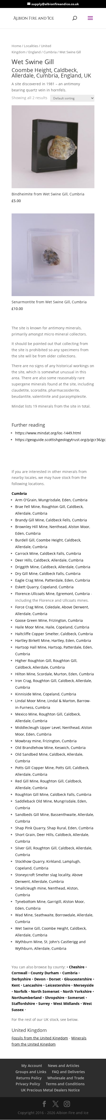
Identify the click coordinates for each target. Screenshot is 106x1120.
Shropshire (54, 997)
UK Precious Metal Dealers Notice (50, 1090)
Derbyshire (21, 979)
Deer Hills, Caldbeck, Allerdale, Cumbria (49, 560)
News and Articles (63, 1065)
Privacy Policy (28, 1083)
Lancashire (32, 985)
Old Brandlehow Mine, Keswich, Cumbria (50, 747)
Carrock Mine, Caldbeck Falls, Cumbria (48, 553)
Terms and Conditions (65, 1083)
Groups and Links (30, 1071)
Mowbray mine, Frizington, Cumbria (46, 740)
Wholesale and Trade (65, 1077)
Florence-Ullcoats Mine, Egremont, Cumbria (52, 593)
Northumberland (27, 997)
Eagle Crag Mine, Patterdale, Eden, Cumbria (52, 580)
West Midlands (66, 1003)
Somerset (76, 997)
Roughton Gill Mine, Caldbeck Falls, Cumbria (53, 794)
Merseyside (84, 985)
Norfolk (21, 991)
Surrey (44, 1003)
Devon (40, 979)
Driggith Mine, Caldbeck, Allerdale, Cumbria (52, 566)
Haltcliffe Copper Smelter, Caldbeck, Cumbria (54, 633)
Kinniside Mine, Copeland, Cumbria (45, 694)
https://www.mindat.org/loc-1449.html (48, 432)
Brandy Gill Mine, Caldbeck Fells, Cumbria (51, 520)
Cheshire (76, 966)
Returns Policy (29, 1077)
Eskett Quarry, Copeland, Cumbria (44, 586)
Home (16, 46)
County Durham (45, 972)
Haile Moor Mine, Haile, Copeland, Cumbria (52, 627)
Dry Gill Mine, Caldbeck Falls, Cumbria (48, 573)
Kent (16, 985)
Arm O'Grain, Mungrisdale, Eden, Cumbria (51, 499)
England (34, 52)
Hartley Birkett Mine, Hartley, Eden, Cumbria (53, 640)
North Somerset (45, 991)
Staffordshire (23, 1003)
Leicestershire (58, 985)
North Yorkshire (77, 991)
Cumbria (50, 52)
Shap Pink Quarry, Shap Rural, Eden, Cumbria (54, 827)
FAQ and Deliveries (68, 1071)
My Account (31, 1065)
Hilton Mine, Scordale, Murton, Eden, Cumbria (54, 673)
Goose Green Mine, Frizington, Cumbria (49, 620)
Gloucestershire (78, 979)
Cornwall (19, 972)
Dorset (55, 979)
